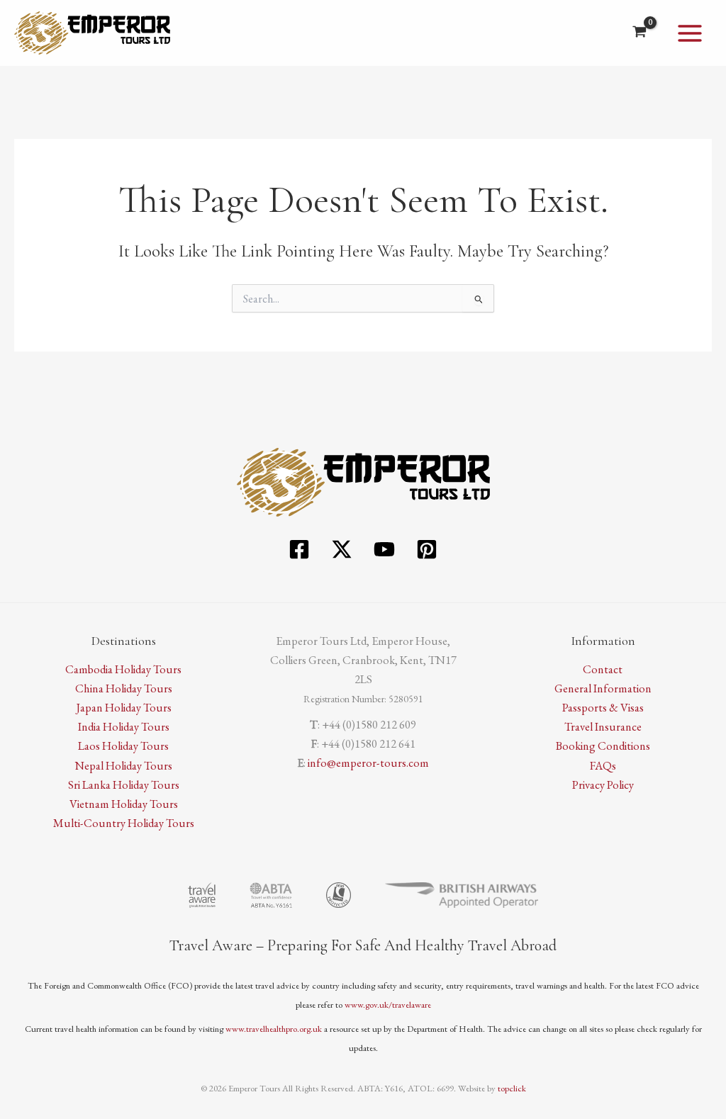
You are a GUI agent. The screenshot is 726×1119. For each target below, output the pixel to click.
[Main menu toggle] (689, 33)
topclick (512, 1088)
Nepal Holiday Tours (123, 765)
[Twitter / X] (341, 549)
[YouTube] (384, 549)
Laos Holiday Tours (123, 745)
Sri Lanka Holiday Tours (123, 784)
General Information (603, 688)
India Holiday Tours (123, 726)
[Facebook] (299, 549)
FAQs (603, 765)
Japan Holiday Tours (124, 707)
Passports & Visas (603, 707)
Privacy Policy (603, 784)
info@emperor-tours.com (368, 762)
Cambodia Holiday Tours (123, 669)
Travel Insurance (603, 726)
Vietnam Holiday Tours (123, 803)
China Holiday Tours (123, 688)
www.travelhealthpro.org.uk (273, 1029)
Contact (602, 669)
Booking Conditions (603, 745)
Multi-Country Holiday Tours (123, 823)
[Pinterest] (426, 549)
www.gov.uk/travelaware (388, 1005)
